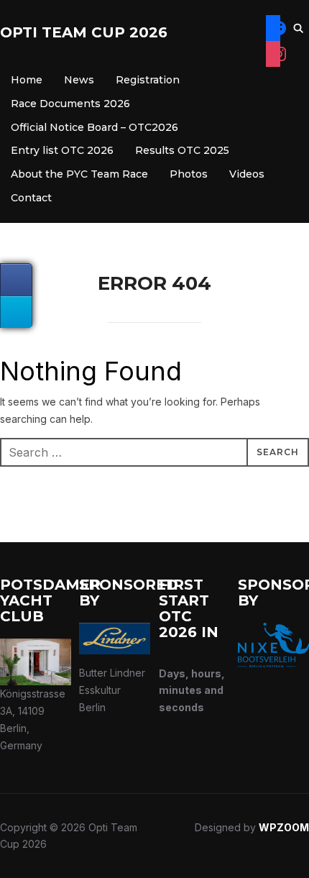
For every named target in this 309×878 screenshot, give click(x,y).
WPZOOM (284, 827)
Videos (246, 174)
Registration (148, 79)
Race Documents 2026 (70, 103)
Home (26, 79)
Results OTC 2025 (182, 150)
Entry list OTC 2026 (62, 150)
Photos (189, 174)
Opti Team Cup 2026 (83, 32)
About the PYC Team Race (79, 174)
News (79, 79)
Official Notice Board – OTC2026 (94, 127)
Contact (31, 197)
